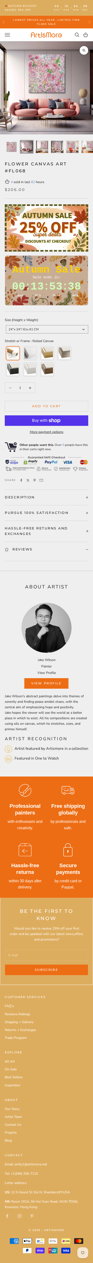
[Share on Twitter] (28, 480)
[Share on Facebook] (21, 480)
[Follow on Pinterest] (32, 1216)
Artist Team (13, 1117)
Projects (11, 1132)
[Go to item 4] (57, 146)
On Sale (11, 1069)
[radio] (12, 353)
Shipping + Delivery (19, 1022)
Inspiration (13, 1085)
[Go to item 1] (11, 146)
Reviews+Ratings (17, 1014)
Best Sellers (14, 1077)
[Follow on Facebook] (7, 1216)
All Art (10, 1061)
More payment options (46, 432)
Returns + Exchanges (20, 1030)
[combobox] (47, 329)
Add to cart (46, 406)
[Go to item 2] (26, 146)
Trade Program (16, 1038)
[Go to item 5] (72, 146)
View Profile (46, 673)
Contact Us (13, 1124)
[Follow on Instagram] (19, 1216)
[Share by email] (41, 480)
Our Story (12, 1109)
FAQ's (9, 1006)
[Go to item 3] (42, 146)
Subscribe (46, 970)
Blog (8, 1140)
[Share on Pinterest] (34, 480)
